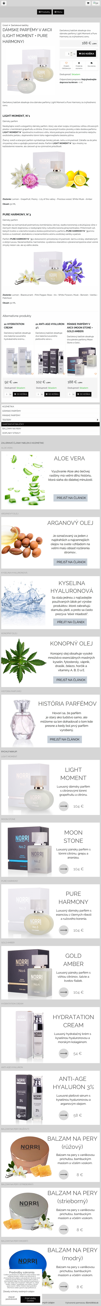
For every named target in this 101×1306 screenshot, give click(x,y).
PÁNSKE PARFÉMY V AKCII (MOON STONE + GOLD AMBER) (80, 328)
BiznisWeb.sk (92, 1302)
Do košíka (87, 53)
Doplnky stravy (11, 433)
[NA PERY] (50, 1181)
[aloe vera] (50, 508)
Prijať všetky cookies (30, 1299)
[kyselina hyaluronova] (50, 628)
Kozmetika (8, 406)
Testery (6, 420)
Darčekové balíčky (13, 424)
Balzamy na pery (11, 428)
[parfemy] (50, 746)
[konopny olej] (50, 686)
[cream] (50, 1062)
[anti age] (50, 1124)
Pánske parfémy (11, 415)
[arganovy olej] (50, 568)
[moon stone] (50, 876)
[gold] (50, 999)
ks (10, 394)
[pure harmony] (50, 937)
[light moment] (50, 814)
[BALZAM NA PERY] (50, 1293)
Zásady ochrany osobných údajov (18, 1291)
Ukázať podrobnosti (11, 1298)
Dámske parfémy (11, 411)
